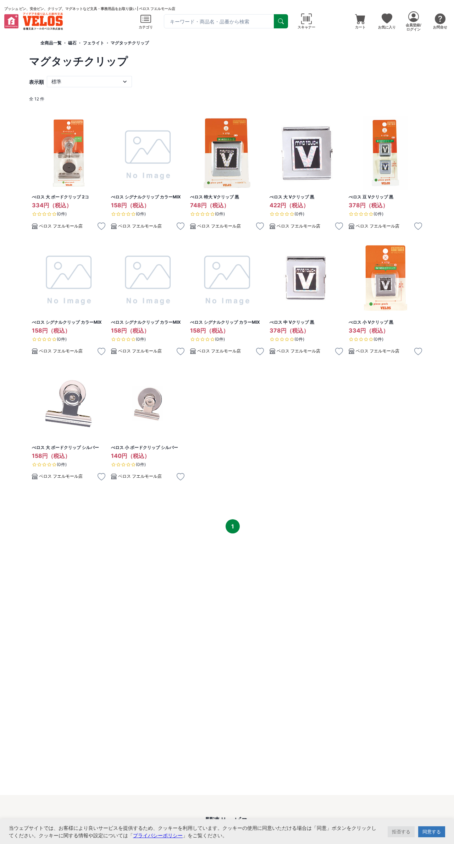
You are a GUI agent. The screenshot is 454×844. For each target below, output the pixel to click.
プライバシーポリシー (158, 835)
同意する (431, 831)
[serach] (281, 21)
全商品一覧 (51, 42)
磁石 (72, 42)
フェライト (93, 42)
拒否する (401, 831)
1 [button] (232, 526)
